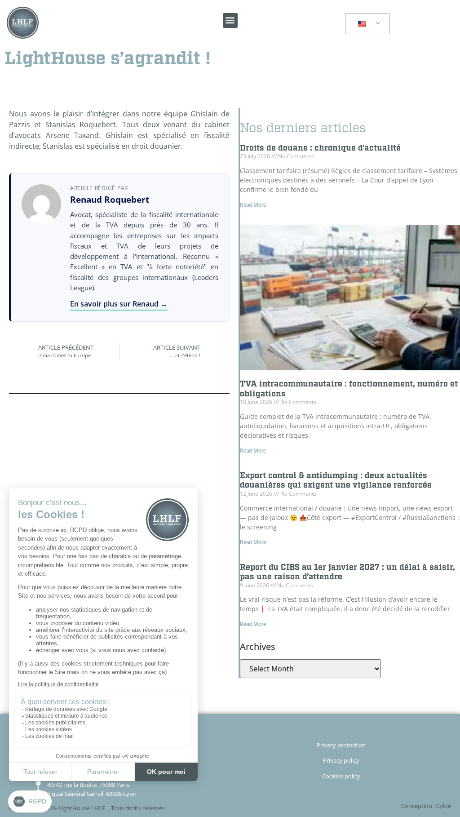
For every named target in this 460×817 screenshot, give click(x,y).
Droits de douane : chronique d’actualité (320, 148)
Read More (253, 205)
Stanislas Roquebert (80, 124)
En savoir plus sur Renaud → (119, 304)
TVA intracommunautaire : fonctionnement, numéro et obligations (349, 389)
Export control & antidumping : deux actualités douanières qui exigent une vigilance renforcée (336, 481)
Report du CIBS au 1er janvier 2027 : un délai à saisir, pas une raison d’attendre (347, 572)
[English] (365, 23)
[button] (230, 20)
